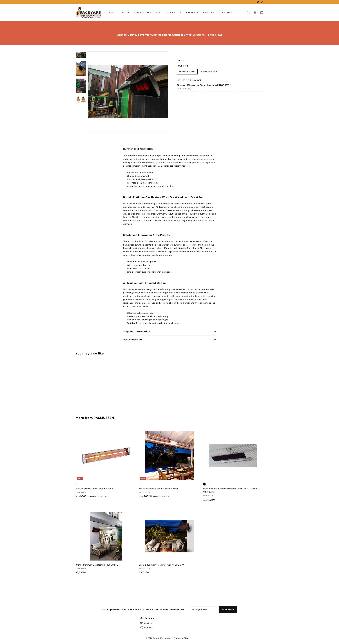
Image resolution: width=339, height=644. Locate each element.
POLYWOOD (172, 12)
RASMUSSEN (104, 418)
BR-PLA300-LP (209, 71)
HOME (112, 12)
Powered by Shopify (182, 638)
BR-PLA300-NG (187, 71)
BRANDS (191, 12)
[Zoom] (128, 91)
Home (180, 60)
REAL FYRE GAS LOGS (146, 12)
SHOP (123, 12)
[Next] (80, 129)
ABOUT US (208, 12)
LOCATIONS (226, 12)
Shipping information (136, 331)
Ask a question (132, 339)
